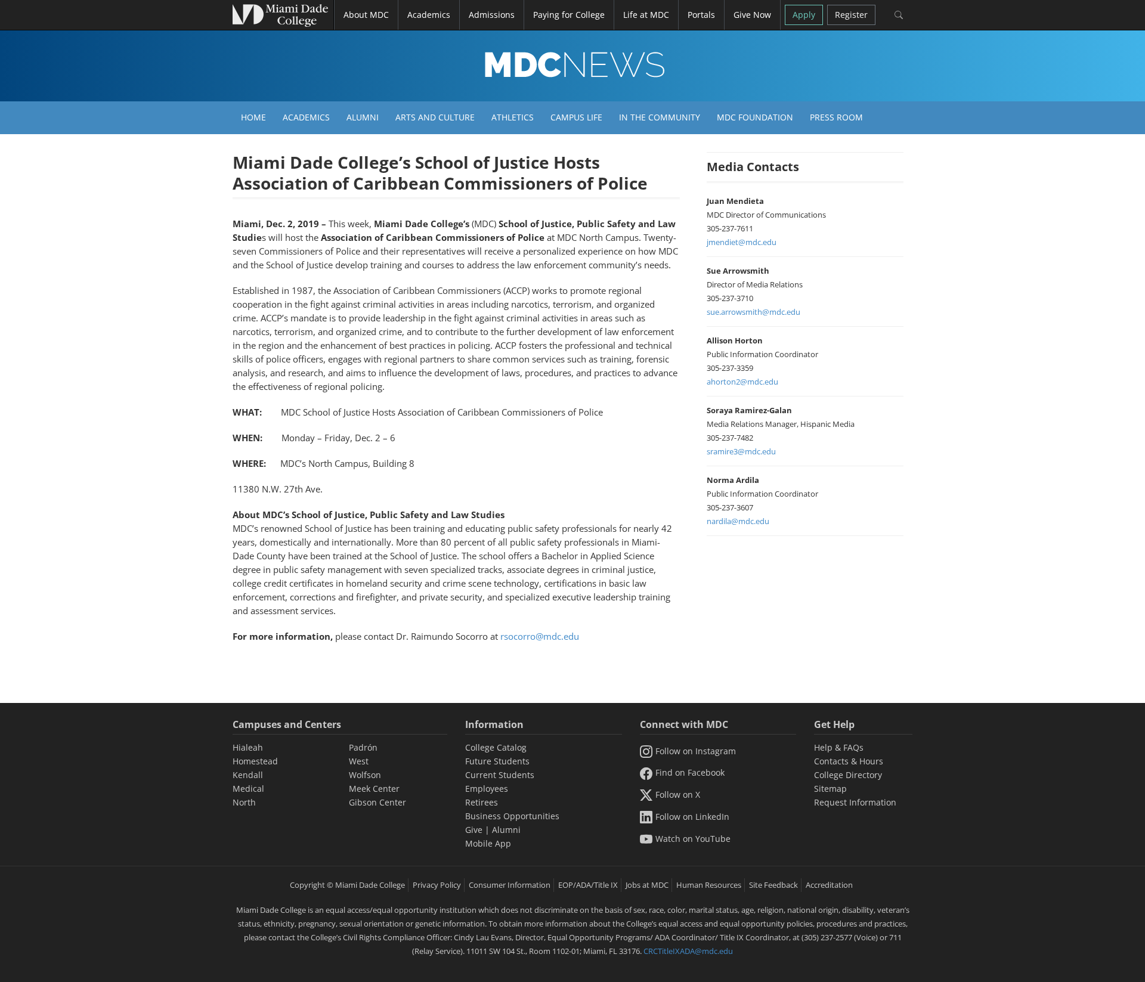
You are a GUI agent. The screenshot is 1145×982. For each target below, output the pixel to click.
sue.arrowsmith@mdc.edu (753, 311)
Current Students (499, 774)
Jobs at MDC (647, 884)
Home (253, 117)
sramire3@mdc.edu (741, 451)
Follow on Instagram (695, 751)
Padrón (363, 747)
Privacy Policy (437, 884)
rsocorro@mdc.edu (539, 636)
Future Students (497, 761)
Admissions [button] (492, 14)
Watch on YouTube (693, 838)
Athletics (512, 117)
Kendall (248, 774)
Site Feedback (773, 884)
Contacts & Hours (848, 761)
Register (851, 14)
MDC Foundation (755, 117)
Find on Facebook (690, 772)
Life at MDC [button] (646, 14)
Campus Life (576, 117)
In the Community (659, 117)
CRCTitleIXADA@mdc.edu (688, 951)
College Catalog (496, 747)
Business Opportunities (512, 816)
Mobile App (488, 843)
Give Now (752, 14)
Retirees (481, 802)
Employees (486, 788)
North (244, 802)
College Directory (848, 774)
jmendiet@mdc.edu (741, 242)
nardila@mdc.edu (738, 521)
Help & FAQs (839, 747)
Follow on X (677, 794)
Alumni (362, 117)
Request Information (855, 802)
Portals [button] (701, 14)
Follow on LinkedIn (692, 816)
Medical (248, 788)
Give (473, 829)
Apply (804, 14)
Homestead (255, 761)
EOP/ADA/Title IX (588, 884)
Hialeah (248, 747)
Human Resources (708, 884)
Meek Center (374, 788)
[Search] (898, 15)
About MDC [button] (366, 14)
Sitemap (830, 788)
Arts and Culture (435, 117)
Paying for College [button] (569, 14)
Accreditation (829, 884)
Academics (306, 117)
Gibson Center (377, 802)
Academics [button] (428, 14)
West (359, 761)
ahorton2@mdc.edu (742, 381)
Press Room (836, 117)
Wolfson (365, 774)
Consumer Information (509, 884)
